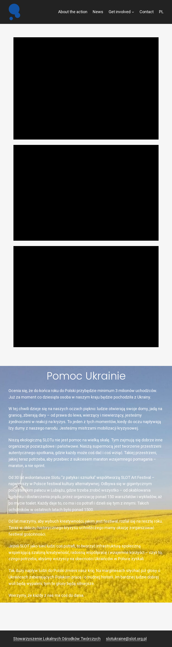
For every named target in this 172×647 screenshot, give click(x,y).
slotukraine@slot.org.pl (126, 638)
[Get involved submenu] (133, 12)
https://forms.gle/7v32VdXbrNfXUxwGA (70, 131)
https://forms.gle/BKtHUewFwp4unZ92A (89, 232)
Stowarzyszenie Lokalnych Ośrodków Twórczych (57, 638)
